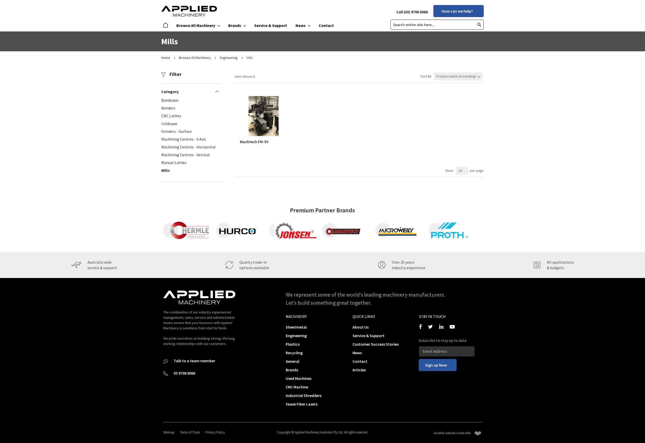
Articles (359, 369)
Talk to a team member (194, 360)
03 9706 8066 (184, 373)
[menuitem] (166, 25)
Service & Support (368, 335)
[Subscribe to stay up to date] (446, 351)
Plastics (293, 344)
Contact (359, 361)
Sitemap (168, 432)
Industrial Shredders (303, 395)
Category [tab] (170, 91)
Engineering (229, 57)
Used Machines (298, 378)
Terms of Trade (190, 432)
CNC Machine (297, 386)
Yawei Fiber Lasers (301, 404)
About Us (360, 327)
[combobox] (437, 25)
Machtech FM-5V (254, 141)
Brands (292, 369)
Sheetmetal (296, 327)
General (292, 361)
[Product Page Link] (264, 135)
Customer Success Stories (375, 344)
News (357, 352)
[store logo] (189, 11)
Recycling (294, 352)
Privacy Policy (215, 432)
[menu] (250, 25)
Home (166, 57)
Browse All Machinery (195, 57)
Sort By (426, 76)
